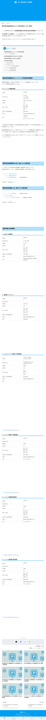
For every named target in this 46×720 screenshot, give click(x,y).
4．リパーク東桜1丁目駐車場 (10, 67)
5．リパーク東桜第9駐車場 (10, 68)
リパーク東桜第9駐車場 (10, 175)
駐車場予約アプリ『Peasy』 (32, 718)
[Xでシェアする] (16, 641)
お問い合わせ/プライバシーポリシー (23, 714)
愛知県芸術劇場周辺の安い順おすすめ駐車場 (13, 56)
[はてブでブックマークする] (25, 641)
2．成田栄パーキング (9, 64)
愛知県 (42, 646)
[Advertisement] (23, 13)
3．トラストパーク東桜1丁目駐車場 (12, 65)
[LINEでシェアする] (29, 641)
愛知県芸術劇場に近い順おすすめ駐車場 (12, 58)
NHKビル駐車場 (8, 195)
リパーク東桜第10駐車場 (10, 177)
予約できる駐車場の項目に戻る (14, 718)
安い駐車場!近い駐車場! (25, 2)
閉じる (14, 48)
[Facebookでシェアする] (20, 641)
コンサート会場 (36, 648)
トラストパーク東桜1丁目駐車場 (12, 197)
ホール (42, 648)
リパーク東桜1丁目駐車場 (10, 173)
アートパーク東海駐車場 (10, 53)
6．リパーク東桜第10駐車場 (10, 70)
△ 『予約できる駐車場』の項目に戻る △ (11, 430)
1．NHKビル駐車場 (9, 62)
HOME (24, 712)
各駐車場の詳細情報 (8, 60)
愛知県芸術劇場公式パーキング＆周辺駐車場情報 (14, 51)
